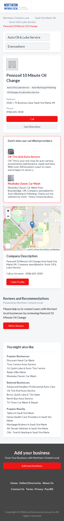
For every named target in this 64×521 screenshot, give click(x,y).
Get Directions (32, 126)
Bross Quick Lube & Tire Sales (23, 394)
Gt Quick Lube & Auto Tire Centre (26, 368)
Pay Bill (49, 489)
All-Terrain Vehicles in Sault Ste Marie (27, 428)
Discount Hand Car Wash (20, 360)
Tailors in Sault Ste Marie (20, 412)
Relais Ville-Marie (16, 372)
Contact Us (17, 489)
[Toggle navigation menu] (59, 6)
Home (14, 482)
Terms (29, 489)
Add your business (32, 465)
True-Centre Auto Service (21, 364)
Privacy (39, 489)
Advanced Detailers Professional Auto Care (31, 386)
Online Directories (30, 482)
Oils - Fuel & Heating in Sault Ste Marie (28, 432)
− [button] (8, 216)
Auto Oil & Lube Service (22, 21)
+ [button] (8, 211)
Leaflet (29, 249)
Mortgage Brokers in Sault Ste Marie (27, 424)
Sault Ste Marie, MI (45, 17)
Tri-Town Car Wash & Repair (22, 402)
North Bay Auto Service (20, 398)
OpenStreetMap (42, 249)
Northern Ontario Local (16, 17)
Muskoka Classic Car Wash (21, 376)
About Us (48, 482)
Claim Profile (18, 281)
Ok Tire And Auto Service (21, 390)
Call (32, 118)
